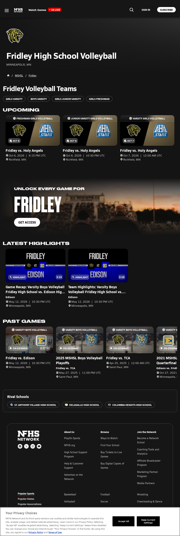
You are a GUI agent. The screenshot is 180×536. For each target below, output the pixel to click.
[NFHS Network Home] (18, 10)
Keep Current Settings (148, 521)
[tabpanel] (113, 501)
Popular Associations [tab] (29, 504)
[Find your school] (131, 10)
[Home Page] (8, 75)
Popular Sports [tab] (26, 493)
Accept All (123, 521)
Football (105, 494)
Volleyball (69, 501)
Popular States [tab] (26, 498)
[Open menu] (7, 10)
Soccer (104, 501)
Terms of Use (55, 532)
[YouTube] (39, 446)
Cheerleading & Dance (149, 501)
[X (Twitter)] (26, 446)
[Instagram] (32, 446)
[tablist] (35, 498)
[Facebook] (20, 446)
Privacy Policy (35, 532)
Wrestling (142, 494)
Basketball (70, 494)
